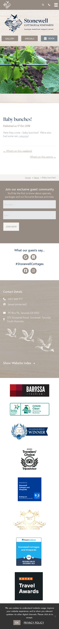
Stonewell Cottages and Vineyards (28, 548)
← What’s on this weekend (17, 151)
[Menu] (56, 4)
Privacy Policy (34, 622)
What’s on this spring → (43, 156)
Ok (17, 622)
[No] (55, 616)
